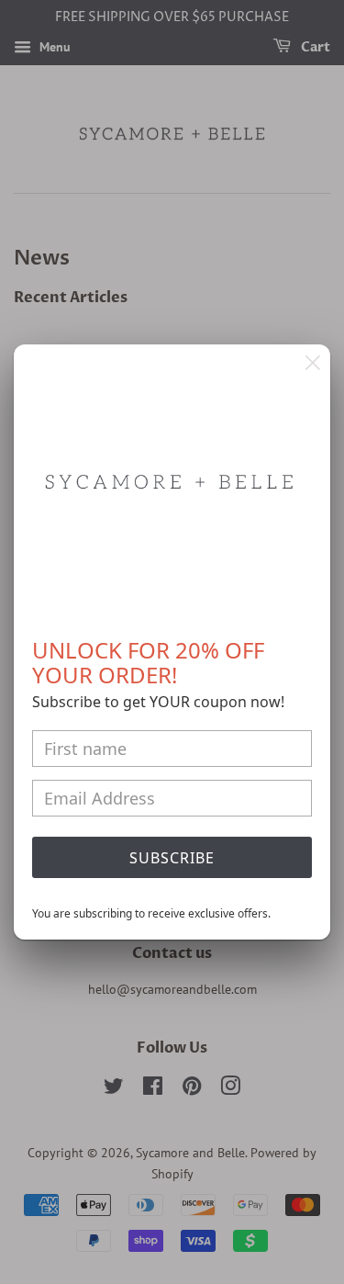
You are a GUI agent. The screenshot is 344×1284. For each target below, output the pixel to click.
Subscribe (172, 858)
